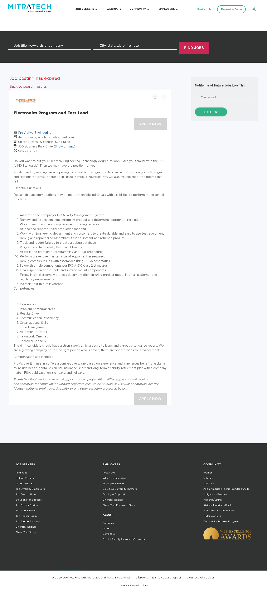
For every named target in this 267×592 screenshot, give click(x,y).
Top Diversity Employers (30, 489)
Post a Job (204, 9)
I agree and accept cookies (134, 585)
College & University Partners (120, 489)
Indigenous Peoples (215, 494)
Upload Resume (25, 478)
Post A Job (109, 472)
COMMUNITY (138, 9)
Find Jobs (21, 472)
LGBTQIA (208, 483)
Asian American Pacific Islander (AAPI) (226, 489)
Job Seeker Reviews (27, 505)
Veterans (208, 478)
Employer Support (114, 494)
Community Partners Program (221, 521)
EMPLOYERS (167, 9)
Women (208, 472)
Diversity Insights (26, 527)
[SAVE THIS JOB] (164, 97)
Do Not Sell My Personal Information (124, 539)
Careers (107, 528)
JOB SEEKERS (85, 9)
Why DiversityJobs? (114, 478)
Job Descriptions (26, 494)
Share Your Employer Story (119, 505)
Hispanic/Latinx (212, 499)
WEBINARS (114, 9)
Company (108, 523)
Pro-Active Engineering (34, 132)
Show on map (64, 146)
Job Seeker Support (28, 521)
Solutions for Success (29, 499)
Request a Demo (231, 9)
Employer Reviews (114, 483)
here (110, 577)
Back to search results (28, 86)
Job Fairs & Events (26, 510)
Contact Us (109, 534)
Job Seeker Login (26, 516)
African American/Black (217, 505)
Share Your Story (26, 532)
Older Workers (212, 516)
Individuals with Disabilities (219, 510)
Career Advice (24, 483)
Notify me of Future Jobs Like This (220, 85)
